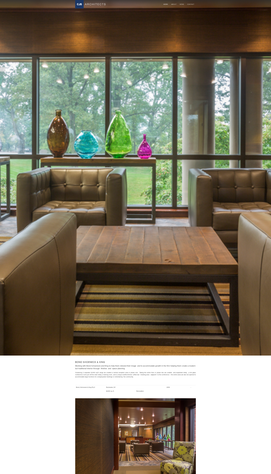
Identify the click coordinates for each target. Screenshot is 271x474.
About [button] (174, 4)
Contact (190, 4)
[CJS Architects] (90, 4)
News (182, 4)
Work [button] (165, 4)
